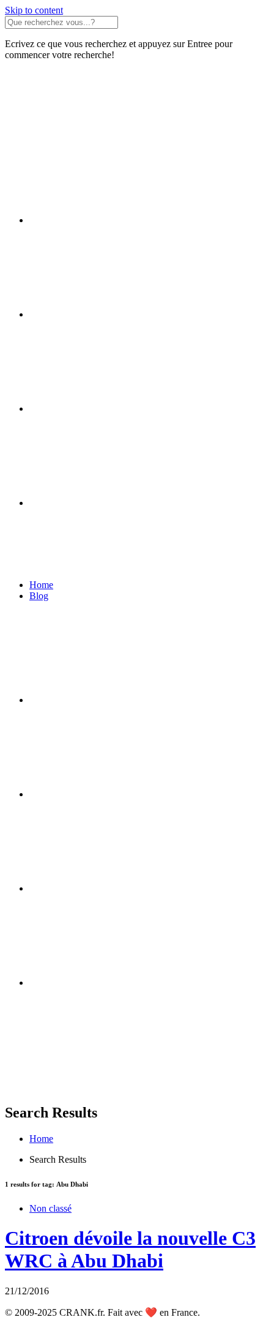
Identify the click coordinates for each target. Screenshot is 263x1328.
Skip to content (34, 10)
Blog (38, 596)
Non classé (50, 1208)
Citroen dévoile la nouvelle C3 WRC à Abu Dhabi (130, 1249)
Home (41, 585)
